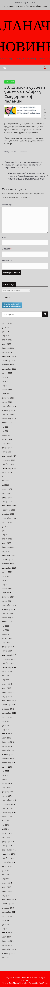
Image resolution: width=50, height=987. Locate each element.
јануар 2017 (7, 796)
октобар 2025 (8, 364)
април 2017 (7, 783)
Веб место (7, 260)
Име (5, 237)
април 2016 (7, 833)
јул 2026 (5, 327)
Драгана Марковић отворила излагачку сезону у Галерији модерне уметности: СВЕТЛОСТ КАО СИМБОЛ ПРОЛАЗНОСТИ (26, 176)
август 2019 (7, 671)
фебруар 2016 (8, 841)
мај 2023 (5, 485)
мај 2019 (5, 680)
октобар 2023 (8, 464)
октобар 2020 (8, 613)
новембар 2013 (8, 953)
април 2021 (7, 588)
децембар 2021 (9, 555)
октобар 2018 (8, 709)
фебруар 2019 (8, 692)
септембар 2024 (9, 418)
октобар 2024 (8, 414)
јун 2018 (5, 725)
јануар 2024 (7, 452)
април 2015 (7, 883)
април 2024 (7, 439)
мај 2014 (5, 928)
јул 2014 (5, 920)
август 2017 (7, 767)
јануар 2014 (7, 945)
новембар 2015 (8, 854)
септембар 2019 (9, 667)
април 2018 (7, 733)
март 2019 (6, 688)
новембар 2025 (8, 360)
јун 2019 (5, 675)
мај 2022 (5, 534)
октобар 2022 (8, 514)
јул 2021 (5, 576)
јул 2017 (5, 771)
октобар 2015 (8, 858)
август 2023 (7, 472)
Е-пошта (7, 248)
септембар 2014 (9, 912)
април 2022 (7, 539)
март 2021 (6, 593)
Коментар (7, 204)
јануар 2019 (7, 696)
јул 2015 (5, 870)
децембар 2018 (9, 700)
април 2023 (7, 489)
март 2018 (6, 738)
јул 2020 (5, 626)
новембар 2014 (8, 903)
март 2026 (6, 344)
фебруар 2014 (8, 941)
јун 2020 (5, 630)
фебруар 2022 (8, 547)
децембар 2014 (9, 899)
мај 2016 (5, 829)
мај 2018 (5, 729)
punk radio (6, 297)
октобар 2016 (8, 808)
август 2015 (7, 866)
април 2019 (7, 684)
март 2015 (6, 887)
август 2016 (7, 816)
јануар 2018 (7, 746)
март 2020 (6, 642)
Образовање (9, 82)
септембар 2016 (9, 812)
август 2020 (7, 621)
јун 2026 (5, 331)
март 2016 (6, 837)
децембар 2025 (9, 356)
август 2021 (7, 572)
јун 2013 (5, 957)
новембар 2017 (8, 754)
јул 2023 (5, 476)
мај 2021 (5, 584)
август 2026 (7, 323)
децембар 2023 (9, 456)
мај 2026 (5, 335)
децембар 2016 (9, 800)
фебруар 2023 (8, 497)
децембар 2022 (9, 505)
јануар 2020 (7, 651)
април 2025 (7, 389)
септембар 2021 (9, 568)
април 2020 (7, 638)
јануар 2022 (7, 551)
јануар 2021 (7, 601)
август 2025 (7, 373)
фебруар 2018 (8, 742)
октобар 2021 (8, 563)
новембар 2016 (8, 804)
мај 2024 (5, 435)
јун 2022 (5, 530)
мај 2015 (5, 879)
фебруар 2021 (8, 597)
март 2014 (6, 937)
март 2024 (6, 443)
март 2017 (6, 787)
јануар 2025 (7, 402)
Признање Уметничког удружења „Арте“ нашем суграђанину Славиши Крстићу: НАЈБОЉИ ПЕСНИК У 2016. (23, 165)
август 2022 (7, 522)
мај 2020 (5, 634)
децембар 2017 (9, 750)
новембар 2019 (8, 659)
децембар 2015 (9, 850)
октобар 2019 (8, 663)
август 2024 (7, 422)
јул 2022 (5, 526)
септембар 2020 (9, 617)
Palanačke (23, 152)
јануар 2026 (7, 352)
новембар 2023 (8, 460)
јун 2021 (5, 580)
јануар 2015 (7, 895)
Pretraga (45, 314)
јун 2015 (5, 874)
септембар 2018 (9, 713)
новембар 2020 (8, 609)
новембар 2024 (8, 410)
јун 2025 (5, 381)
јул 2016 (5, 820)
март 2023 (6, 493)
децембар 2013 (9, 949)
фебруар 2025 (8, 398)
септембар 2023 (9, 468)
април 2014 (7, 932)
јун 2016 (5, 825)
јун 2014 (5, 924)
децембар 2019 (9, 655)
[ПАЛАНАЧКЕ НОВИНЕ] (5, 68)
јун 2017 (5, 775)
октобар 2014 (8, 908)
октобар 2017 (8, 758)
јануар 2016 (7, 845)
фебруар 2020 (8, 646)
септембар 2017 (9, 762)
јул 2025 (5, 377)
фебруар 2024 (8, 447)
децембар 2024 (9, 406)
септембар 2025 (9, 369)
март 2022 (6, 543)
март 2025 (6, 393)
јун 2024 (5, 431)
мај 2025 (5, 385)
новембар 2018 (8, 704)
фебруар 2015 (8, 891)
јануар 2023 (7, 501)
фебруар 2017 (8, 792)
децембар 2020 (9, 605)
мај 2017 (5, 779)
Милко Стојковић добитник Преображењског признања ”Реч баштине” (28, 7)
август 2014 (7, 916)
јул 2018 (5, 721)
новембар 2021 (8, 559)
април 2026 (7, 340)
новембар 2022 (8, 510)
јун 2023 (5, 480)
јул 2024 (5, 427)
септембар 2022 (9, 518)
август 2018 (7, 717)
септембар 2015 (9, 862)
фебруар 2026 (8, 348)
